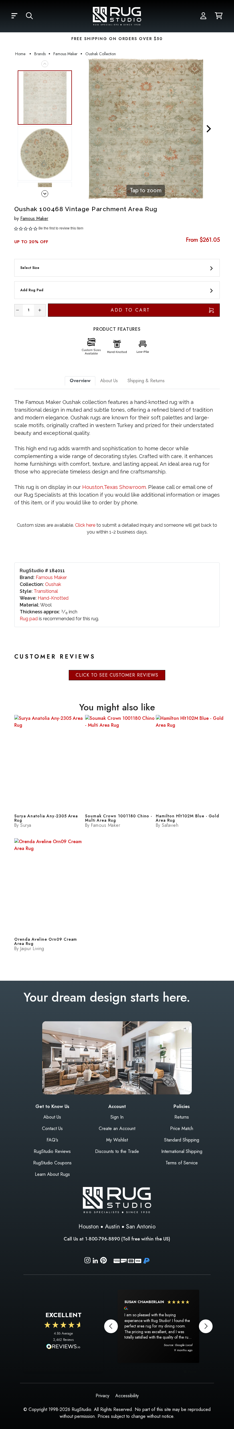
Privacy (102, 1395)
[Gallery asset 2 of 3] (45, 153)
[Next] (208, 128)
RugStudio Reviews (52, 1151)
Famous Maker (34, 218)
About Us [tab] (109, 380)
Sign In (117, 1117)
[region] (158, 1326)
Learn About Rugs (52, 1174)
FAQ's (52, 1140)
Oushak (53, 584)
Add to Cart (130, 310)
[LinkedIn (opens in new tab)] (95, 1260)
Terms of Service (182, 1163)
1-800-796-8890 (102, 1239)
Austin (112, 1226)
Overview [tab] (80, 380)
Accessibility (127, 1395)
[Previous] (82, 128)
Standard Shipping (181, 1140)
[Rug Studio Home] (117, 15)
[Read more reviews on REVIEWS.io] (63, 1347)
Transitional (46, 591)
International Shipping (181, 1151)
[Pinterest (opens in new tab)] (103, 1261)
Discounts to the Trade (117, 1151)
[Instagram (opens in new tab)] (87, 1261)
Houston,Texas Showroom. (114, 487)
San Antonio (141, 1226)
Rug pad (29, 618)
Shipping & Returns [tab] (146, 380)
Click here (84, 525)
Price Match (181, 1128)
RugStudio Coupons (52, 1163)
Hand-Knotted (53, 598)
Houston (88, 1226)
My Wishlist (117, 1140)
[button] (14, 16)
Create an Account (117, 1128)
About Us (52, 1117)
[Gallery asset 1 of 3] (45, 97)
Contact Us (52, 1128)
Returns (181, 1117)
